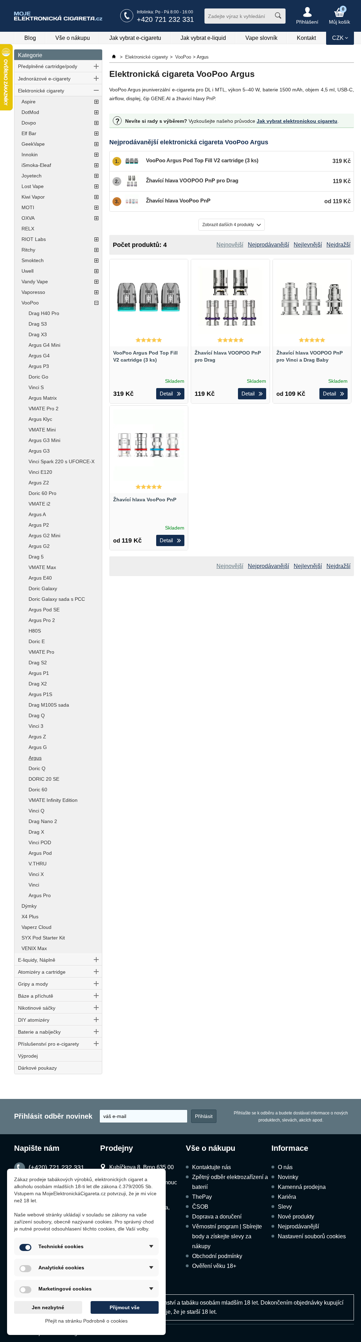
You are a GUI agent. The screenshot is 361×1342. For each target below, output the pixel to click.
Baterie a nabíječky (39, 1032)
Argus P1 (39, 673)
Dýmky (29, 906)
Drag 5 (36, 557)
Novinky (288, 1177)
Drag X (36, 832)
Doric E (37, 641)
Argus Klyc (40, 419)
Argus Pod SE (44, 609)
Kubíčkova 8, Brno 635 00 (141, 1167)
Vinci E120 (40, 472)
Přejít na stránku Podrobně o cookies (86, 1321)
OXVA (28, 218)
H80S (35, 631)
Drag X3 (38, 334)
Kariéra (287, 1197)
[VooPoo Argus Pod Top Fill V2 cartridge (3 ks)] (148, 298)
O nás (285, 1167)
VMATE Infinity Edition (53, 800)
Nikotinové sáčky (36, 1008)
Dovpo (29, 123)
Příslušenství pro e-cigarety (48, 1044)
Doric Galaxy (43, 588)
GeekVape (33, 144)
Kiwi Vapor (33, 197)
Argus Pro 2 (42, 620)
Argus (35, 758)
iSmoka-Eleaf (36, 165)
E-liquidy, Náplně (36, 960)
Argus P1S (40, 694)
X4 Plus (30, 916)
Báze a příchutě (35, 996)
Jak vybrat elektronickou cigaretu (297, 121)
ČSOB (200, 1207)
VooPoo (30, 303)
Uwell (27, 271)
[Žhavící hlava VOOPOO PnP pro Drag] (230, 298)
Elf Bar (29, 133)
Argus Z (37, 736)
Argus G (38, 747)
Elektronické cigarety (41, 90)
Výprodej (28, 1056)
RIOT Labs (34, 239)
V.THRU (38, 863)
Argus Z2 (39, 482)
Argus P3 (39, 366)
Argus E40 (40, 578)
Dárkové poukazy (37, 1068)
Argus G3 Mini (44, 440)
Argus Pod (40, 853)
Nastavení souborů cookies (312, 1236)
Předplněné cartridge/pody (47, 66)
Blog (30, 38)
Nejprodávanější (298, 1226)
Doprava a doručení (216, 1217)
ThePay (202, 1197)
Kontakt (306, 38)
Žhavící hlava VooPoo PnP (144, 499)
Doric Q (37, 768)
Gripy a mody (33, 984)
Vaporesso (33, 292)
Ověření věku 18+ (214, 1266)
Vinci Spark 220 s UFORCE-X (61, 461)
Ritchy (28, 250)
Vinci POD (40, 842)
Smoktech (33, 260)
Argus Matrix (43, 398)
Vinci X (36, 874)
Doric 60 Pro (42, 493)
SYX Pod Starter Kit (43, 938)
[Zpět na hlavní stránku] (114, 57)
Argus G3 (39, 451)
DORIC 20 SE (44, 779)
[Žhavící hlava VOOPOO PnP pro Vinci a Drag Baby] (312, 298)
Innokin (30, 154)
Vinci (34, 885)
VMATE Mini (42, 430)
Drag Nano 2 (43, 821)
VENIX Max (34, 948)
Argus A (37, 514)
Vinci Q (36, 811)
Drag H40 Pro (44, 313)
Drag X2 (38, 684)
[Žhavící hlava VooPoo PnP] (148, 444)
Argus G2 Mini (44, 535)
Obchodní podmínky (217, 1256)
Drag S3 (38, 324)
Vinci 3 (36, 726)
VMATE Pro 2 (44, 408)
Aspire (29, 101)
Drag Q (37, 715)
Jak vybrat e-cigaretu (135, 38)
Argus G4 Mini (44, 345)
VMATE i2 (39, 504)
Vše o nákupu (72, 38)
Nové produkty (296, 1217)
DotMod (30, 112)
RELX (28, 228)
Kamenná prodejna (302, 1187)
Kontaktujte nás (211, 1167)
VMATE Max (42, 567)
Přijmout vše (125, 1307)
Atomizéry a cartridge (42, 972)
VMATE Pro (41, 652)
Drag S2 (38, 662)
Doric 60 (38, 789)
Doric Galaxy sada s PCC (57, 599)
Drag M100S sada (49, 705)
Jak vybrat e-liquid (203, 38)
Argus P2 (39, 525)
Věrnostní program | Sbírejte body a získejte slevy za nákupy (227, 1236)
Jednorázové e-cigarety (44, 78)
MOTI (28, 207)
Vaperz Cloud (36, 927)
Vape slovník (261, 38)
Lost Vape (33, 186)
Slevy (285, 1207)
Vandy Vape (35, 281)
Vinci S (36, 387)
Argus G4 (39, 355)
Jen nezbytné (48, 1307)
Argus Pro (40, 895)
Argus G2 (39, 546)
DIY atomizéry (33, 1020)
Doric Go (38, 377)
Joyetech (32, 176)
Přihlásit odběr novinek (53, 1116)
